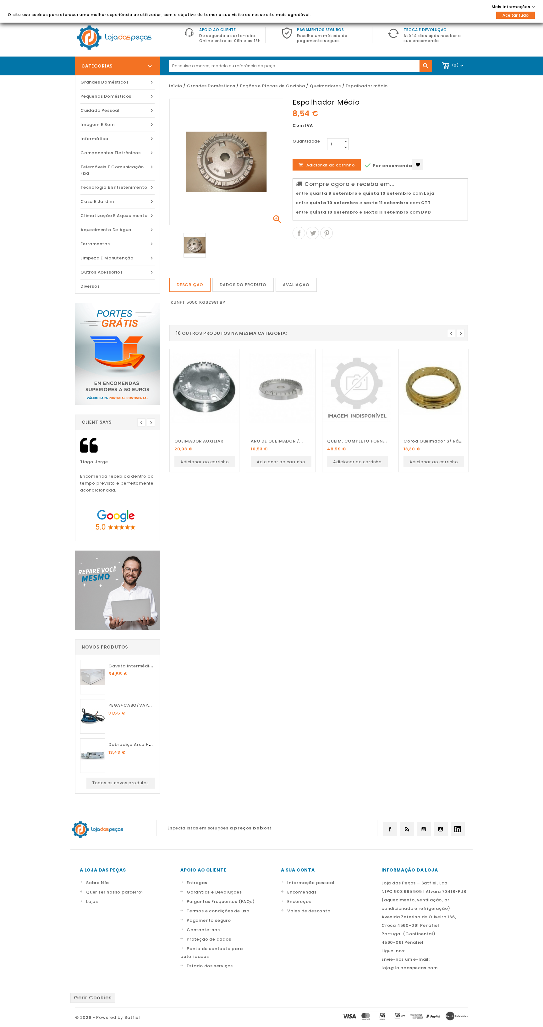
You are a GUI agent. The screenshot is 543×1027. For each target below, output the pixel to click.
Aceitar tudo (515, 15)
